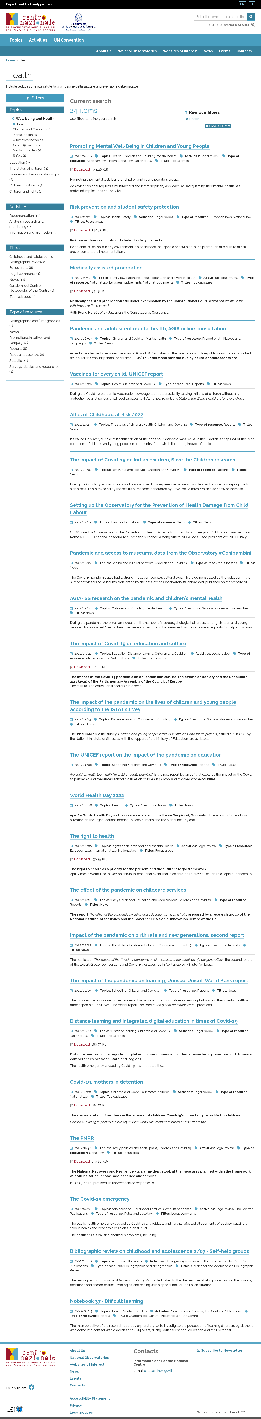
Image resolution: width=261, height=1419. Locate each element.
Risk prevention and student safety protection (124, 207)
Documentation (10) (24, 216)
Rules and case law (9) (26, 355)
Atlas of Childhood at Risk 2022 (106, 414)
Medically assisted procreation (106, 268)
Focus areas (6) (21, 268)
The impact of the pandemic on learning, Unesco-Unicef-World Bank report (159, 980)
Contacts (244, 51)
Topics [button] (15, 40)
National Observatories (137, 51)
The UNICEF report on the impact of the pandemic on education (146, 755)
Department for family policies (29, 4)
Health (193, 119)
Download (81, 169)
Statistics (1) (18, 361)
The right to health (92, 836)
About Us (104, 51)
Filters (37, 97)
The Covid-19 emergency (99, 1199)
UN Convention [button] (69, 40)
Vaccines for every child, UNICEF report (116, 374)
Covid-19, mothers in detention (106, 1082)
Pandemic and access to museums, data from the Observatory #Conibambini (160, 553)
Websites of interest (180, 51)
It (251, 4)
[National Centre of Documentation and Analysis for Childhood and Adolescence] (30, 22)
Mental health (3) (25, 135)
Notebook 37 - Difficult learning (106, 1301)
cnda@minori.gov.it (158, 1371)
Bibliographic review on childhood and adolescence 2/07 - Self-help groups (159, 1251)
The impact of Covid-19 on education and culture (128, 643)
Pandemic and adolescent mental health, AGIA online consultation (148, 329)
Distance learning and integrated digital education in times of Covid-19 (154, 1021)
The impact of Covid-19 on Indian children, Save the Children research (152, 460)
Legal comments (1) (24, 274)
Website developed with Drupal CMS (221, 1412)
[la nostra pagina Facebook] (31, 1387)
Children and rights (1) (26, 191)
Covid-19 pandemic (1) (29, 145)
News (208, 51)
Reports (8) (18, 349)
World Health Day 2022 (97, 795)
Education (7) (19, 162)
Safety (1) (19, 156)
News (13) (17, 280)
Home (10, 60)
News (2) (16, 332)
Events (224, 51)
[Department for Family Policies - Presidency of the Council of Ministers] (78, 22)
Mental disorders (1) (27, 150)
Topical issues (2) (22, 297)
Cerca (251, 17)
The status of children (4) (28, 168)
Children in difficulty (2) (26, 185)
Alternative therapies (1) (30, 140)
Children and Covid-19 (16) (32, 129)
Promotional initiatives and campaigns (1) (29, 340)
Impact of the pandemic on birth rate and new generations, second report (157, 935)
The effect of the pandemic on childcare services (128, 890)
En (242, 4)
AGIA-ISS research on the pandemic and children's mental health (146, 598)
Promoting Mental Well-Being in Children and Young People (140, 146)
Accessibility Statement (90, 1398)
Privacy (76, 1405)
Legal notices (81, 1412)
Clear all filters (219, 126)
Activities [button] (38, 40)
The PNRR (82, 1138)
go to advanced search (230, 25)
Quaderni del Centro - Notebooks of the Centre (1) (31, 288)
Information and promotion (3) (32, 232)
